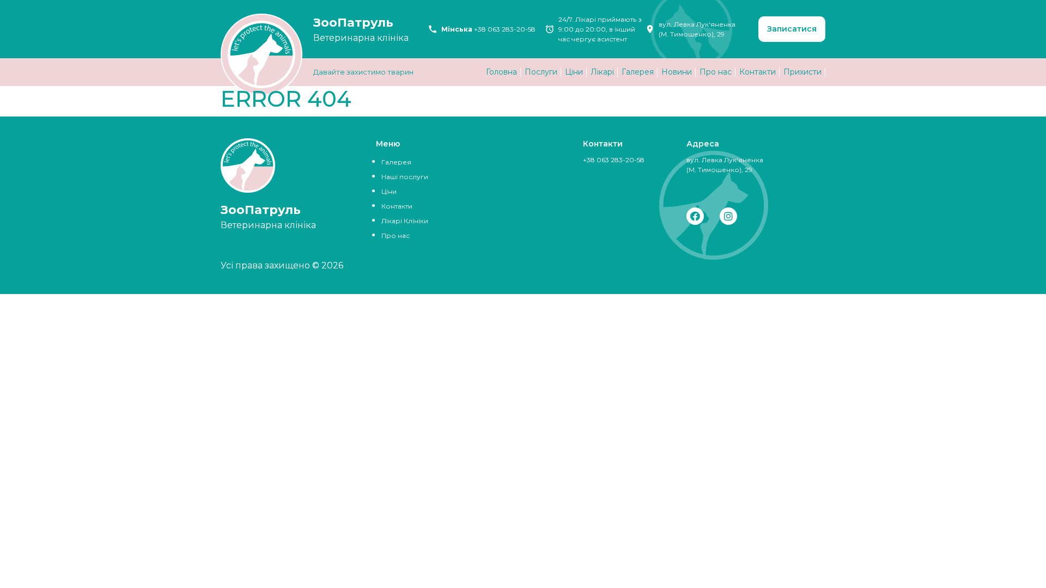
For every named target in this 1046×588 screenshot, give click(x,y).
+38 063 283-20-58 (505, 29)
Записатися (792, 29)
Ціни (574, 72)
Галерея (638, 72)
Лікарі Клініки (404, 221)
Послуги (541, 72)
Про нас (716, 72)
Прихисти (802, 72)
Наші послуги (404, 177)
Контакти (757, 72)
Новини (676, 72)
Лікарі (602, 72)
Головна (501, 72)
